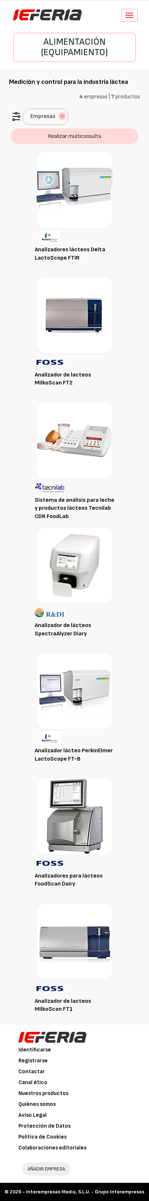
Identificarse (34, 1049)
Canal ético (32, 1082)
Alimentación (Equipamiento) (74, 47)
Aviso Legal (32, 1115)
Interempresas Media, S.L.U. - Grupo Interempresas (85, 1192)
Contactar (31, 1071)
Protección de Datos (44, 1126)
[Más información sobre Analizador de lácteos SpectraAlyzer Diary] (74, 565)
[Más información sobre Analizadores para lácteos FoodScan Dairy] (74, 816)
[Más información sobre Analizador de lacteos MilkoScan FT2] (74, 315)
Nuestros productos (43, 1093)
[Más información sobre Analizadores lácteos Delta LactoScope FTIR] (74, 189)
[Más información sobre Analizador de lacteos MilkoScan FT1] (74, 941)
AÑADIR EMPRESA (46, 1169)
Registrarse (33, 1060)
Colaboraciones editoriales (52, 1147)
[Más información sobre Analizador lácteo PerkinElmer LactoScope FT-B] (74, 690)
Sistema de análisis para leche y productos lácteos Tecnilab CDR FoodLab (74, 508)
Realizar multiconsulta (74, 136)
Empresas (42, 116)
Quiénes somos (37, 1104)
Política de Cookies (42, 1136)
